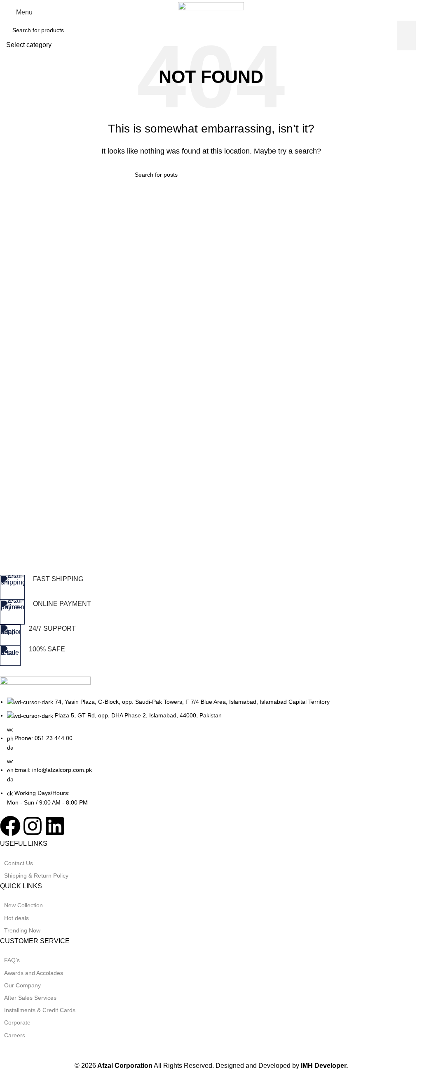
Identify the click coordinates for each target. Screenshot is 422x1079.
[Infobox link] (205, 587)
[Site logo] (211, 11)
